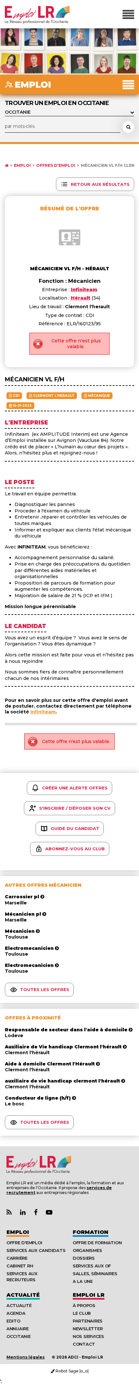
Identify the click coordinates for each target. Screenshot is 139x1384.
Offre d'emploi (24, 1242)
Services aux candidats (35, 1250)
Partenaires (87, 1320)
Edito (13, 1320)
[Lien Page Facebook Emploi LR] (35, 1212)
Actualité (23, 1295)
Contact (84, 1344)
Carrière (16, 1258)
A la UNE (83, 1281)
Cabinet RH (19, 1265)
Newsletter (87, 1328)
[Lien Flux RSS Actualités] (9, 1212)
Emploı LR (88, 1295)
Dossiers (84, 1258)
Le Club (82, 1313)
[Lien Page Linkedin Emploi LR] (23, 1212)
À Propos (84, 1305)
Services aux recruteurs (21, 1276)
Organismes (87, 1250)
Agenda (15, 1313)
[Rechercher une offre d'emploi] (128, 127)
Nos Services (88, 1336)
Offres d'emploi (55, 165)
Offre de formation (97, 1242)
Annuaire (17, 1328)
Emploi (22, 165)
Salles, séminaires (95, 1273)
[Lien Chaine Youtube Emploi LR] (49, 1212)
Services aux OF (92, 1265)
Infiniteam (43, 712)
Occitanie (18, 1336)
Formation (90, 1232)
